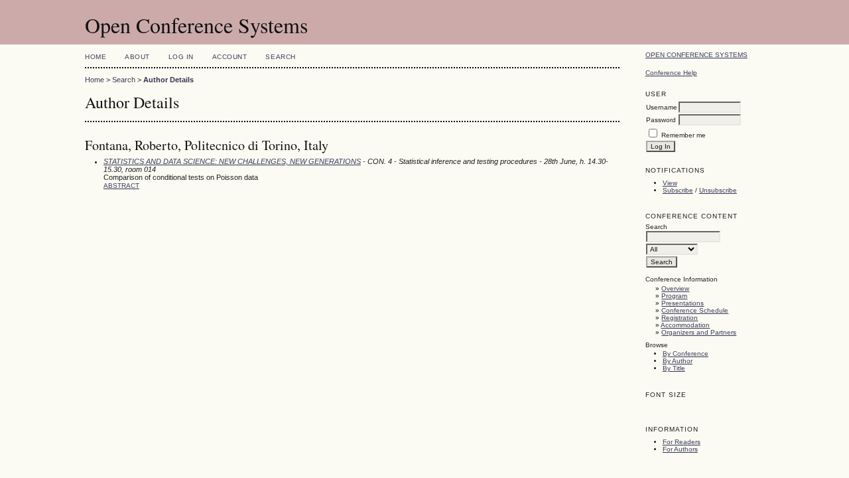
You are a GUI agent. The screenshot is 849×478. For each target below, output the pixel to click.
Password (661, 119)
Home (95, 56)
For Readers (681, 441)
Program (674, 295)
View (670, 183)
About (137, 56)
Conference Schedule (694, 310)
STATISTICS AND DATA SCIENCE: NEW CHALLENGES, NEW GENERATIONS (232, 161)
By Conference (685, 353)
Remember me (683, 135)
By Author (677, 360)
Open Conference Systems (696, 54)
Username (661, 107)
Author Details (168, 80)
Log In (181, 56)
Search (280, 56)
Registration (679, 317)
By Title (674, 368)
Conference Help (671, 72)
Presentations (682, 303)
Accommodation (685, 325)
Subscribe (678, 190)
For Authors (680, 449)
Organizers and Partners (698, 332)
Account (229, 56)
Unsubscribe (718, 190)
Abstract (121, 185)
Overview (675, 288)
